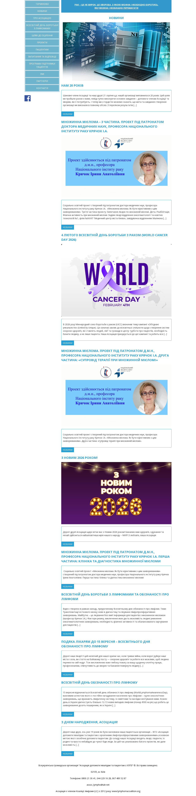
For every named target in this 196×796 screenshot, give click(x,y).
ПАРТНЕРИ (42, 81)
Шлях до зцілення (42, 35)
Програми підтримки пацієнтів (42, 65)
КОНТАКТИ (42, 88)
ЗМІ (42, 73)
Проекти (42, 42)
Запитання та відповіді (42, 56)
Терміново (42, 3)
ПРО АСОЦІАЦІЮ (42, 18)
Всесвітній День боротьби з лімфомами (42, 27)
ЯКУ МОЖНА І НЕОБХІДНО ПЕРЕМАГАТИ (116, 7)
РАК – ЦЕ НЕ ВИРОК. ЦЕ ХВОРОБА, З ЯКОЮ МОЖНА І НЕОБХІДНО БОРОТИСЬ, (116, 4)
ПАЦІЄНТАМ (42, 49)
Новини (42, 11)
